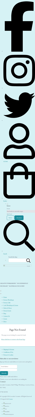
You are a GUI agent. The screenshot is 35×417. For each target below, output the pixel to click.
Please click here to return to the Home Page (13, 339)
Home (5, 297)
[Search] (28, 260)
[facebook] (19, 51)
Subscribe (4, 373)
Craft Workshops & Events (10, 305)
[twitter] (19, 120)
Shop (4, 313)
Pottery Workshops (8, 300)
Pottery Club (6, 302)
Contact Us (6, 316)
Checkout (19, 218)
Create (11, 399)
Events (5, 319)
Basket (10, 218)
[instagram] (19, 88)
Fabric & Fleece (7, 308)
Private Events (7, 311)
